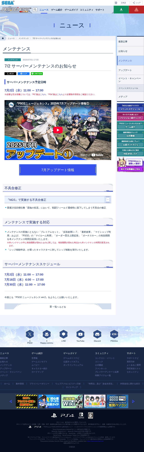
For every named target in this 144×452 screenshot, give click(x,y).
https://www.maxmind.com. (95, 441)
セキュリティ (133, 372)
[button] (12, 401)
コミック (99, 361)
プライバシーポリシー (39, 384)
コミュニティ (86, 10)
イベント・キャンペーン (129, 79)
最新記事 (122, 41)
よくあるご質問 (134, 365)
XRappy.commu (46, 342)
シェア (138, 3)
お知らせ (122, 51)
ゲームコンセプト (39, 361)
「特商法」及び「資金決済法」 (100, 384)
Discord (97, 341)
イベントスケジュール (128, 88)
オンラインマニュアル (73, 365)
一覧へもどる (59, 307)
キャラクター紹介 (39, 368)
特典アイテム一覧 (103, 375)
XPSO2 (29, 342)
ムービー (36, 365)
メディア (122, 96)
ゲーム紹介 (56, 10)
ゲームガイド (71, 10)
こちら (43, 94)
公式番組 (99, 365)
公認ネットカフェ (71, 361)
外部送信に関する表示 (130, 384)
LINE (63, 341)
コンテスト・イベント (105, 358)
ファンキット (101, 368)
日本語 (123, 3)
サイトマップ (72, 387)
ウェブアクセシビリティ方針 (68, 384)
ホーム (7, 384)
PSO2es (114, 341)
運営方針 (131, 361)
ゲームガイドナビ (71, 358)
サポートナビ (133, 358)
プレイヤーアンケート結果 (107, 372)
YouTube (80, 341)
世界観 (35, 358)
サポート (99, 10)
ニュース (44, 10)
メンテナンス (24, 38)
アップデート (125, 70)
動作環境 (20, 384)
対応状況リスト (134, 368)
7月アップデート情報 (57, 170)
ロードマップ (37, 372)
